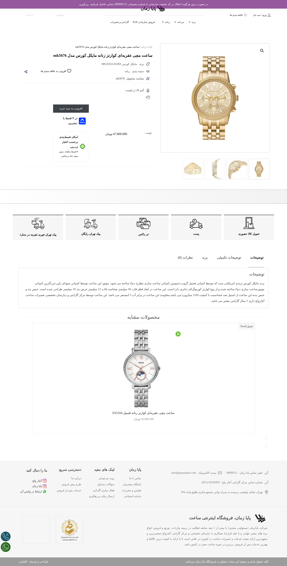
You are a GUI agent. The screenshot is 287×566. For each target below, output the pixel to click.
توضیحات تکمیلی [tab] (229, 257)
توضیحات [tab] (257, 257)
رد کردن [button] (84, 4)
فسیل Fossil (247, 326)
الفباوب (23, 561)
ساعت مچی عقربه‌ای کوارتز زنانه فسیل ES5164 (143, 413)
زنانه (143, 46)
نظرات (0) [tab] (185, 257)
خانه (150, 46)
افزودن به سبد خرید (71, 108)
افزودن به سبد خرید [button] (143, 429)
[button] (262, 50)
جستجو (30, 14)
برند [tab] (205, 257)
